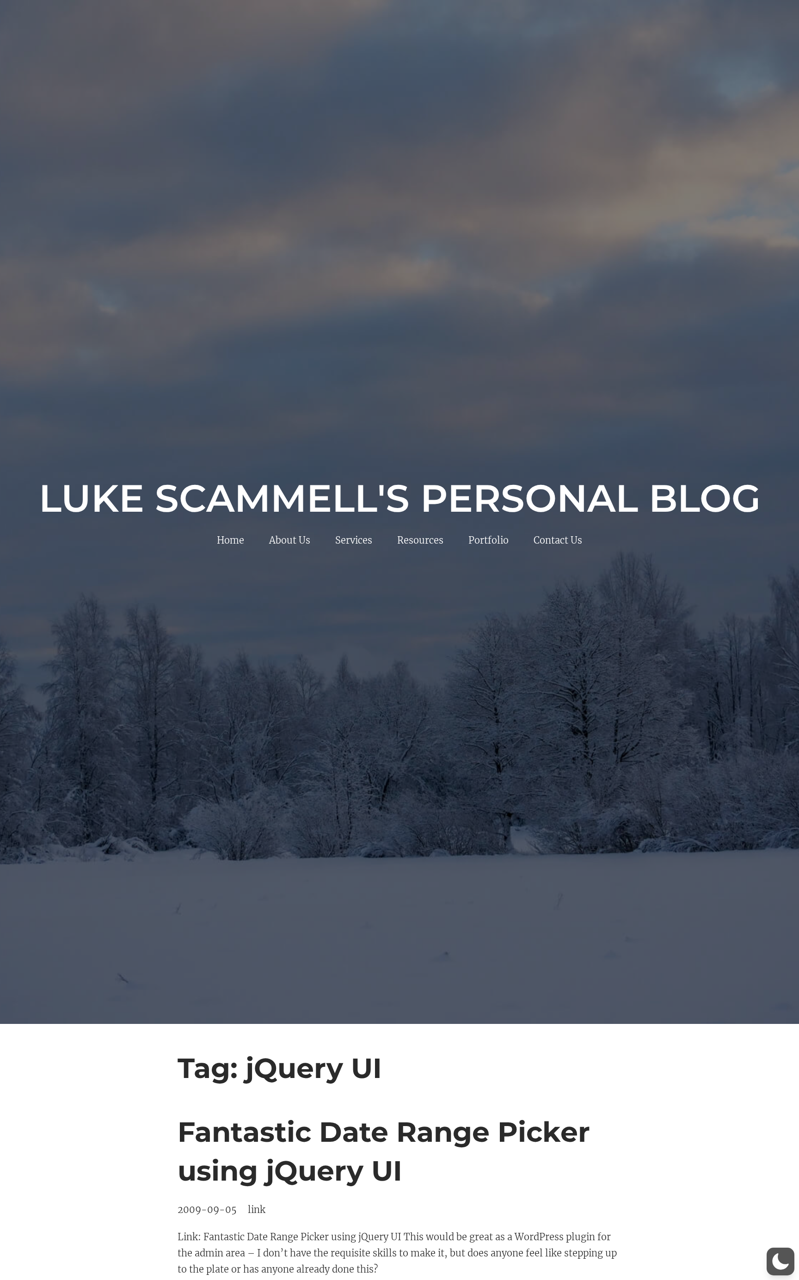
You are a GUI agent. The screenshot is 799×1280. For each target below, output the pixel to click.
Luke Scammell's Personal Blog (400, 498)
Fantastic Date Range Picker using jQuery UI (384, 1151)
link (256, 1209)
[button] (780, 1261)
